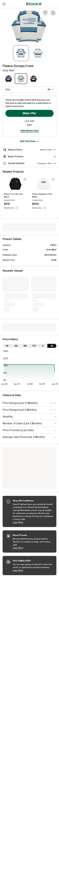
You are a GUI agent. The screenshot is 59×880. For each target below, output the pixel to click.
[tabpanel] (29, 26)
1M (7, 345)
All (52, 345)
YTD (34, 345)
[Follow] (25, 179)
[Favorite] (45, 12)
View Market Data (29, 130)
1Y (43, 345)
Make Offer (29, 113)
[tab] (21, 53)
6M (25, 345)
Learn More (33, 522)
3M (16, 345)
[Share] (53, 12)
